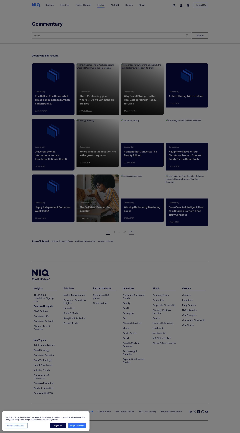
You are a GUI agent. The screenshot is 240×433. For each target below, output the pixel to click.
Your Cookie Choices (15, 426)
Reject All (58, 426)
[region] (46, 421)
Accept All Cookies (77, 426)
